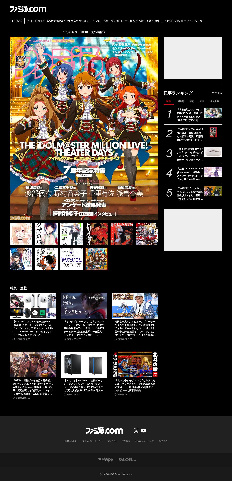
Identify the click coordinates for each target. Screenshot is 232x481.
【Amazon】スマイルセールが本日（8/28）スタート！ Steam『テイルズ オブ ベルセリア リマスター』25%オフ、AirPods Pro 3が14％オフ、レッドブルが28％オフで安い (33, 328)
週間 (191, 101)
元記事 (18, 21)
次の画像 (97, 32)
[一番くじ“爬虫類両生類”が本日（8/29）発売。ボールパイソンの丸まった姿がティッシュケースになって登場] (213, 152)
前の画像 (71, 32)
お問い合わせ (71, 440)
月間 (202, 101)
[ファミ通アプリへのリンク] (105, 459)
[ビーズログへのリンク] (127, 459)
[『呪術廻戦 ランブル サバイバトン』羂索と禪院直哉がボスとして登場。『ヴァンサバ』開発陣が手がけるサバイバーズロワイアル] (213, 191)
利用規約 (112, 440)
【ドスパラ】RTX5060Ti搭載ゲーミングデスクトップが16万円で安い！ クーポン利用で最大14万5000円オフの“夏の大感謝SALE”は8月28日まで (83, 385)
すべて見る (217, 93)
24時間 (180, 101)
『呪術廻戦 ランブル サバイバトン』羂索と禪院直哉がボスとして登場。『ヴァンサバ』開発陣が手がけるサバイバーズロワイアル (190, 193)
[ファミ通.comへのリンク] (28, 9)
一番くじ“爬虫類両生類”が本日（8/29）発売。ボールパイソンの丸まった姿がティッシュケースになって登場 (190, 154)
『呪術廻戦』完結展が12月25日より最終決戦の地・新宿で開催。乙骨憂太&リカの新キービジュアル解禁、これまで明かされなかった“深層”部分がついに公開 (190, 134)
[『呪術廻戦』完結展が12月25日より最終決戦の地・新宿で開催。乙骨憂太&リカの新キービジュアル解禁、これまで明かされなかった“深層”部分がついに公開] (213, 132)
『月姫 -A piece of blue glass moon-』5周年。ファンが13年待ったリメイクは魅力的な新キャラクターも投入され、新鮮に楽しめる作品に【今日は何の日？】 (190, 174)
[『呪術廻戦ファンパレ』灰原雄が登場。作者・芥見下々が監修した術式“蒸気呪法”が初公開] (213, 113)
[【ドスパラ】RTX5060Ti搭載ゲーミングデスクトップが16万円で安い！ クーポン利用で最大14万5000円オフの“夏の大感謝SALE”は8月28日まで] (84, 364)
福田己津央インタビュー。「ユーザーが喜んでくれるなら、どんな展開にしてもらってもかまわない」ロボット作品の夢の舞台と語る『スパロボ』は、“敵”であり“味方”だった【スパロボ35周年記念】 (135, 328)
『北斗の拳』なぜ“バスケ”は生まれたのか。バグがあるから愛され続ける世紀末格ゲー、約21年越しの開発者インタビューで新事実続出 (135, 385)
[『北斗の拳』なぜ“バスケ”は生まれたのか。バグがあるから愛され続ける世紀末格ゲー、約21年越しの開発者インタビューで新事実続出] (135, 364)
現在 (168, 101)
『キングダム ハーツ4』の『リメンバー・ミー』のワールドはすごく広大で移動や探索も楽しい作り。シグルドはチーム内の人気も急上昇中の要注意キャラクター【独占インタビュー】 (84, 328)
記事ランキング (178, 92)
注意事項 (126, 440)
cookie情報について (144, 440)
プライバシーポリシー (92, 440)
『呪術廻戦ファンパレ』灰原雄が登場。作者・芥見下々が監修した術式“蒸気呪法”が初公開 (190, 115)
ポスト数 (214, 101)
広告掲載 (163, 440)
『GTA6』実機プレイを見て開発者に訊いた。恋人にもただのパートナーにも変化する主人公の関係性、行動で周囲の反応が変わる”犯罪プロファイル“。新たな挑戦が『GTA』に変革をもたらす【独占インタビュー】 (33, 387)
